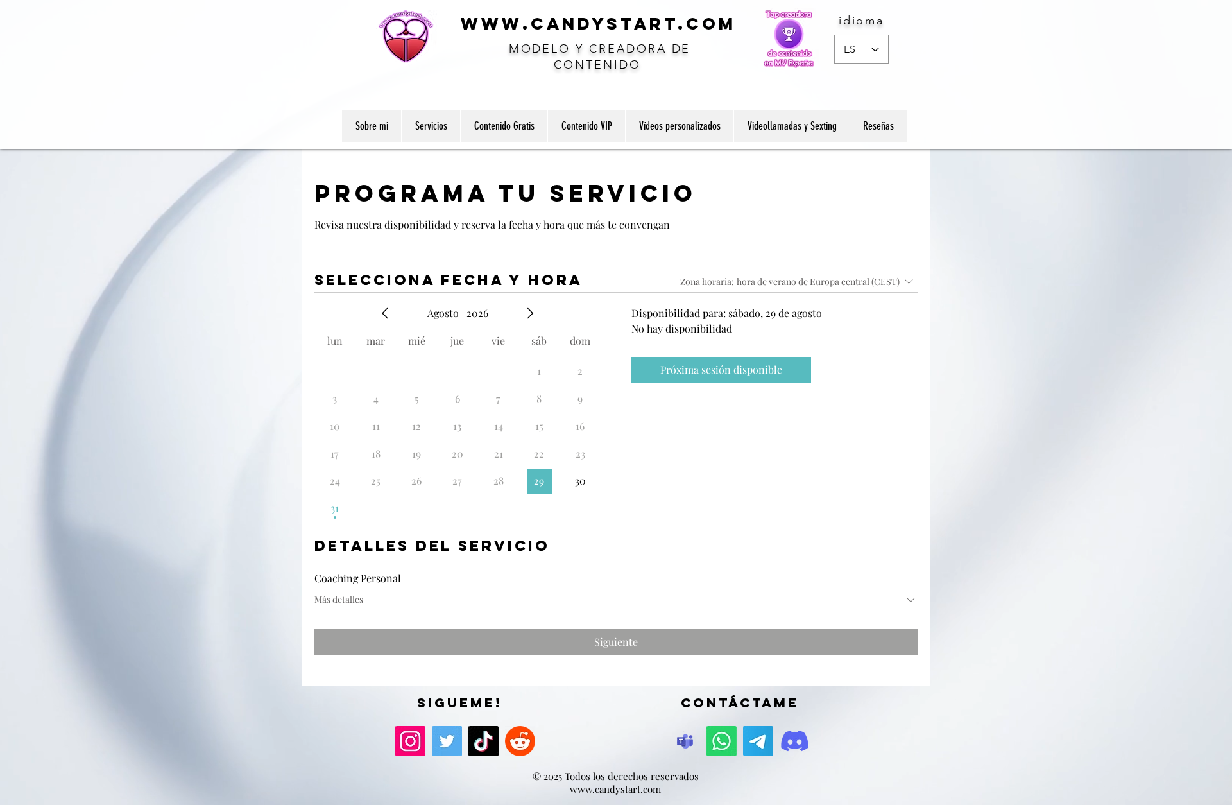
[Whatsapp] (721, 741)
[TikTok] (483, 741)
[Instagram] (410, 741)
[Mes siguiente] (530, 313)
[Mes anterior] (385, 313)
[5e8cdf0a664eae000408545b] (685, 741)
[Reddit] (520, 741)
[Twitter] (447, 741)
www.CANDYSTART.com (598, 23)
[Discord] (795, 741)
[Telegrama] (758, 741)
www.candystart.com (615, 789)
